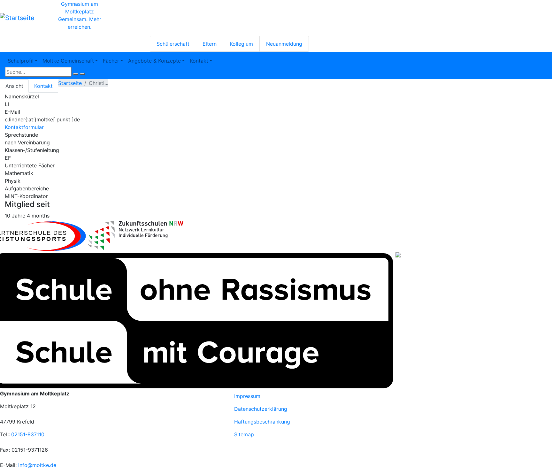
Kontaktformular (24, 127)
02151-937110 (27, 434)
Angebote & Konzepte (154, 60)
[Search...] (75, 74)
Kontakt (199, 60)
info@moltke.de (37, 465)
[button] (135, 235)
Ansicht (14, 86)
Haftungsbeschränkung (262, 421)
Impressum (247, 396)
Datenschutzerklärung (260, 409)
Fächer (111, 60)
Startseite (70, 83)
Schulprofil (21, 60)
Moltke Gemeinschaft (68, 60)
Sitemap (244, 434)
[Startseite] (17, 17)
